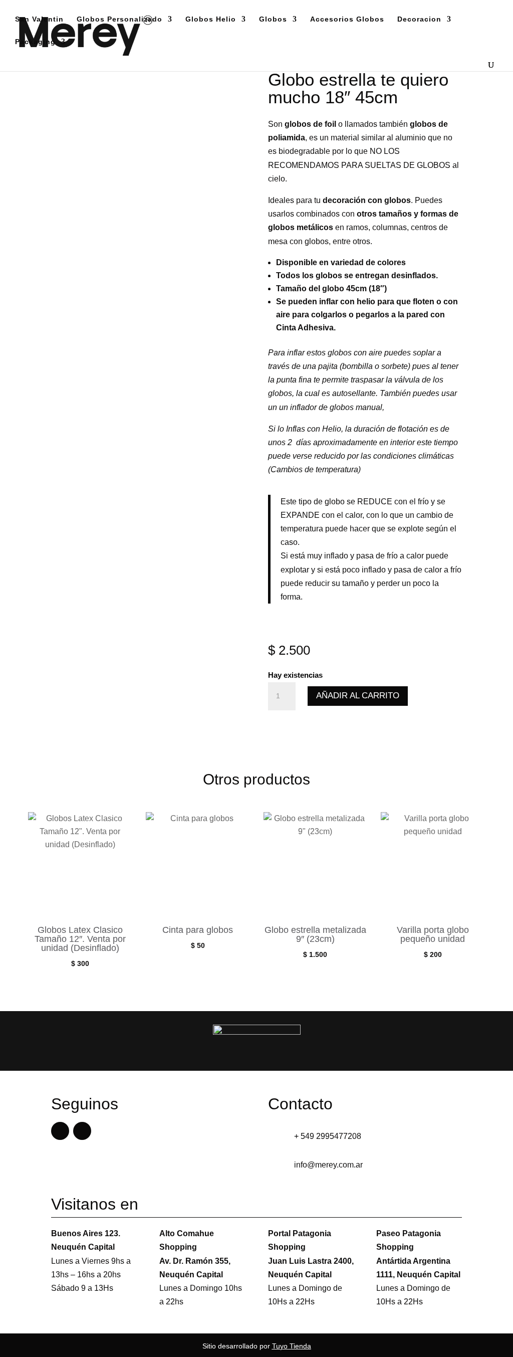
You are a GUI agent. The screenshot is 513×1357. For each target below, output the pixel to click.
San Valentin (39, 19)
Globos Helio (210, 19)
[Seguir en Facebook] (60, 1131)
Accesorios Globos (347, 19)
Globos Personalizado (119, 19)
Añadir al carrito (357, 695)
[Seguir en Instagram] (82, 1131)
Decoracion (419, 19)
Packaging (35, 42)
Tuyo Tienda (291, 1346)
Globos (273, 19)
